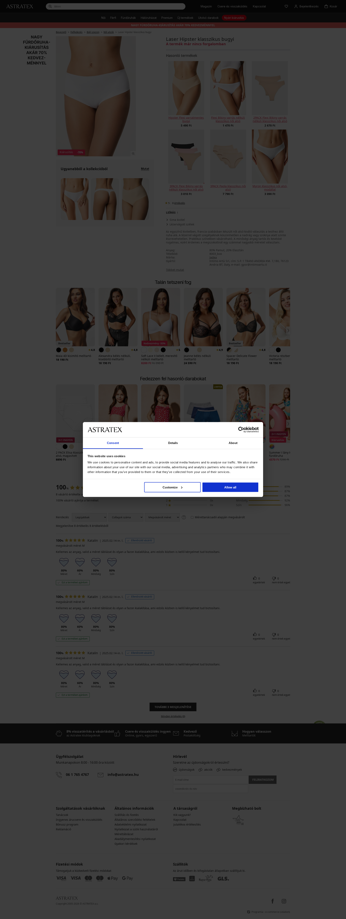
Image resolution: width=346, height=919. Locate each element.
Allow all (230, 487)
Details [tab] (173, 443)
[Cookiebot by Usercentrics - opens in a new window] (241, 430)
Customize (170, 487)
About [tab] (233, 443)
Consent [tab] (113, 443)
